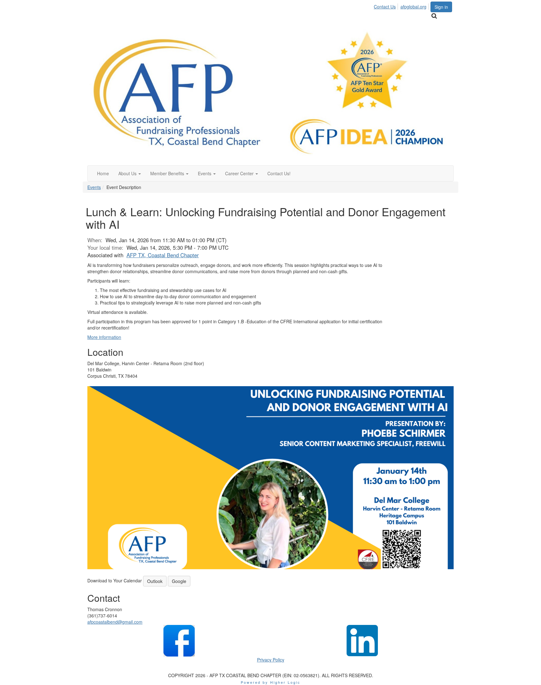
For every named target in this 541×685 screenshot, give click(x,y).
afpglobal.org (413, 6)
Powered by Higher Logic (271, 682)
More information (104, 337)
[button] (130, 173)
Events (94, 187)
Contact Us (385, 6)
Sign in (441, 7)
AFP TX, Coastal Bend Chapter (162, 255)
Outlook (154, 581)
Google (179, 581)
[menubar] (401, 6)
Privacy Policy (270, 660)
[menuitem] (386, 6)
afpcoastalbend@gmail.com (114, 622)
